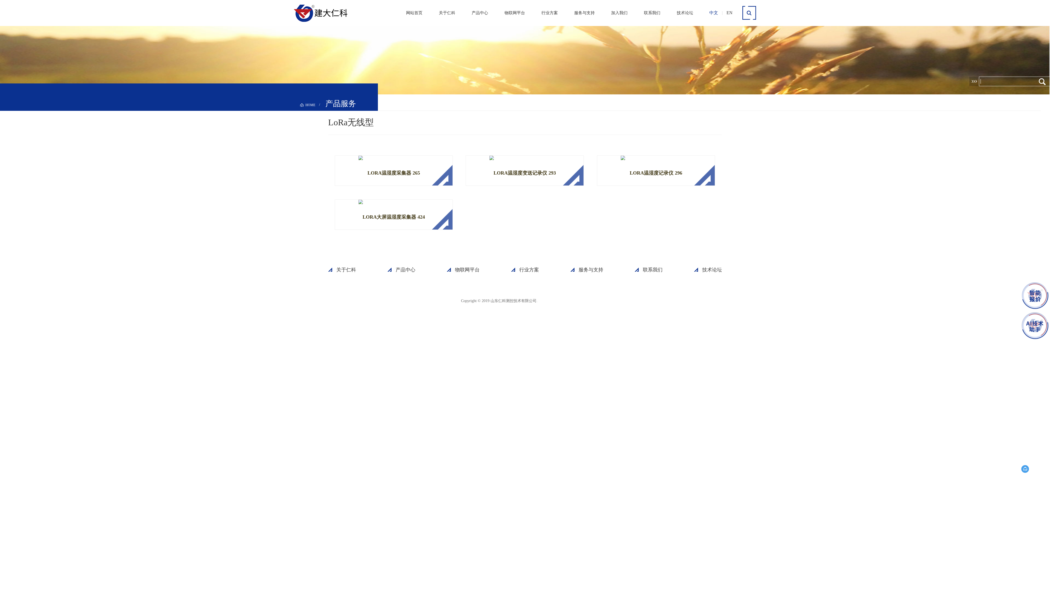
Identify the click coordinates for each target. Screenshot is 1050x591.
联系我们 (652, 13)
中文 (713, 12)
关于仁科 (447, 13)
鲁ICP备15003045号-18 (564, 300)
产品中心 (480, 13)
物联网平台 (514, 13)
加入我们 (619, 13)
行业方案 (549, 13)
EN (730, 12)
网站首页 (414, 13)
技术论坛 (685, 13)
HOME (310, 105)
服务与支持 (584, 13)
